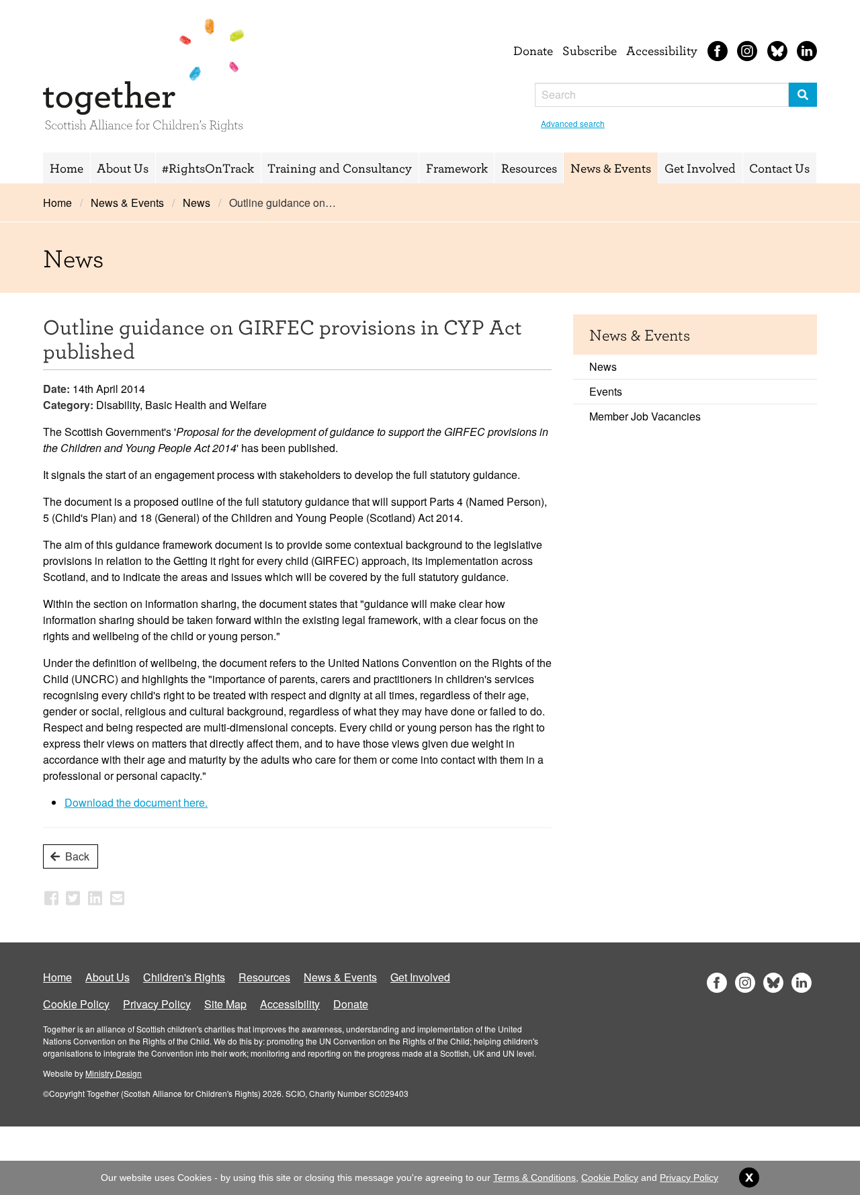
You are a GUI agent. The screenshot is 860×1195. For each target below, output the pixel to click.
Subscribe (589, 50)
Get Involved (700, 168)
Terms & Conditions (534, 1177)
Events (605, 391)
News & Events (610, 168)
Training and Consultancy (339, 168)
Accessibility (661, 50)
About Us (122, 168)
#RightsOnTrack (208, 168)
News (196, 202)
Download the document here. (136, 802)
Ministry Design (113, 1073)
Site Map (225, 1004)
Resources (529, 168)
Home (66, 168)
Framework (457, 168)
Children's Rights (184, 977)
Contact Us (779, 168)
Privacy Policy (157, 1004)
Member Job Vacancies (645, 416)
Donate (533, 50)
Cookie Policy (76, 1004)
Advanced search (573, 123)
